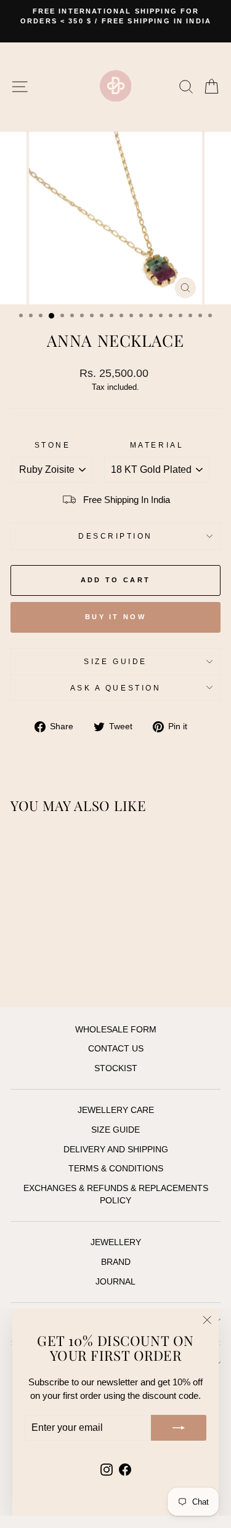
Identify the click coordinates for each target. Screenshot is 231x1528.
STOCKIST (115, 1068)
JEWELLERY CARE (116, 1110)
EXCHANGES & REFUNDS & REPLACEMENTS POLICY (115, 1194)
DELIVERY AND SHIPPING (115, 1149)
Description (115, 536)
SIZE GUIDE (115, 661)
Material (157, 445)
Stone (52, 445)
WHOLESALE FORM (115, 1029)
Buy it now (115, 616)
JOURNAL (115, 1281)
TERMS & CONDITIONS (115, 1168)
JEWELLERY (116, 1242)
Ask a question (115, 688)
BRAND (116, 1262)
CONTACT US (116, 1048)
